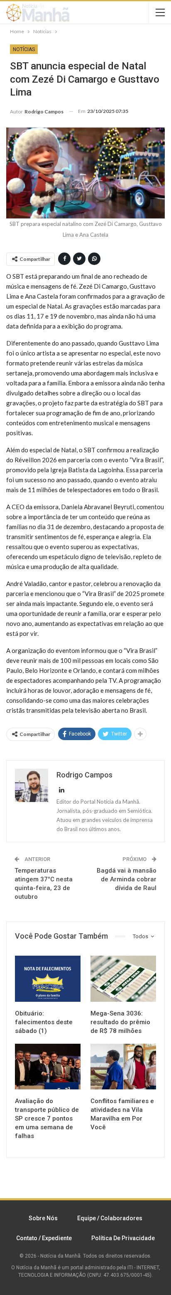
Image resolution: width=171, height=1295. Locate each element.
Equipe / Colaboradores (109, 1218)
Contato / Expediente (44, 1238)
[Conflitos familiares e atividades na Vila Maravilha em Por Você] (123, 1067)
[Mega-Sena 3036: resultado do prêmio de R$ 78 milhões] (123, 979)
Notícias (24, 49)
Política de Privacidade (123, 1238)
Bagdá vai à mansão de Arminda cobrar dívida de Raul (126, 879)
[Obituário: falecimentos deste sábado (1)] (48, 979)
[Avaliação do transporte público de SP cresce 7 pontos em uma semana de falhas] (48, 1067)
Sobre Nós (43, 1218)
